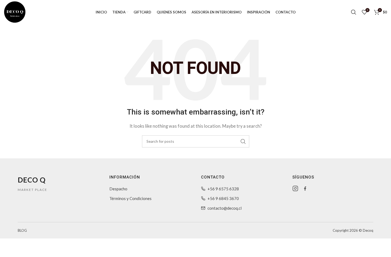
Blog (22, 230)
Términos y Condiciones (130, 198)
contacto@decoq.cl (224, 208)
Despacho (118, 188)
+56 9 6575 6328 (223, 188)
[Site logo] (15, 11)
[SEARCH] (243, 141)
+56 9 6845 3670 (223, 198)
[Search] (353, 12)
